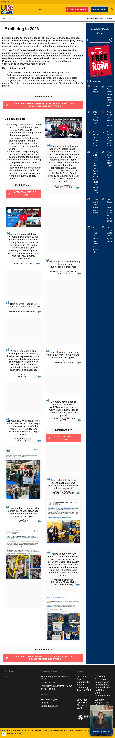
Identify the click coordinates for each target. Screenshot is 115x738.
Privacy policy (15, 733)
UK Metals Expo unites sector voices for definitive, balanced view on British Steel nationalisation (103, 686)
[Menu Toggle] (40, 9)
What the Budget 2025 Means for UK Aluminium (102, 703)
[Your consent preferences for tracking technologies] (4, 734)
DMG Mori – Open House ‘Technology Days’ (98, 117)
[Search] (110, 40)
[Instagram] (12, 1)
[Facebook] (5, 1)
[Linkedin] (8, 1)
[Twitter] (1, 1)
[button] (77, 9)
